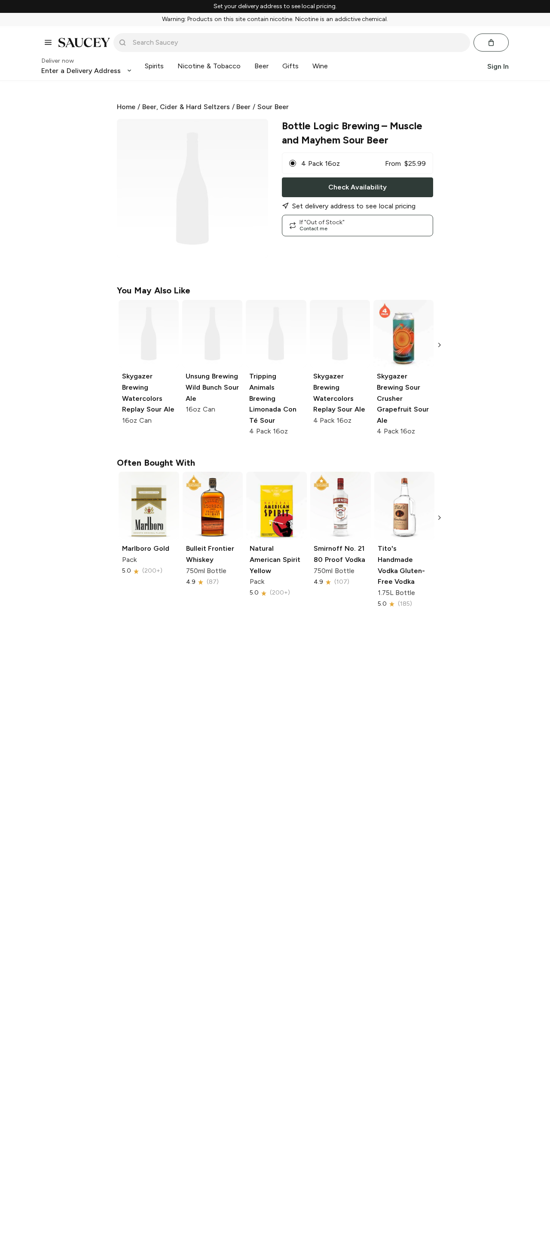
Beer (243, 107)
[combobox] (298, 43)
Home (126, 107)
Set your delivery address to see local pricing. (275, 6)
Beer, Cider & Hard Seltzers (186, 107)
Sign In (498, 66)
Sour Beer (273, 107)
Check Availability (357, 187)
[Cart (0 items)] (491, 43)
